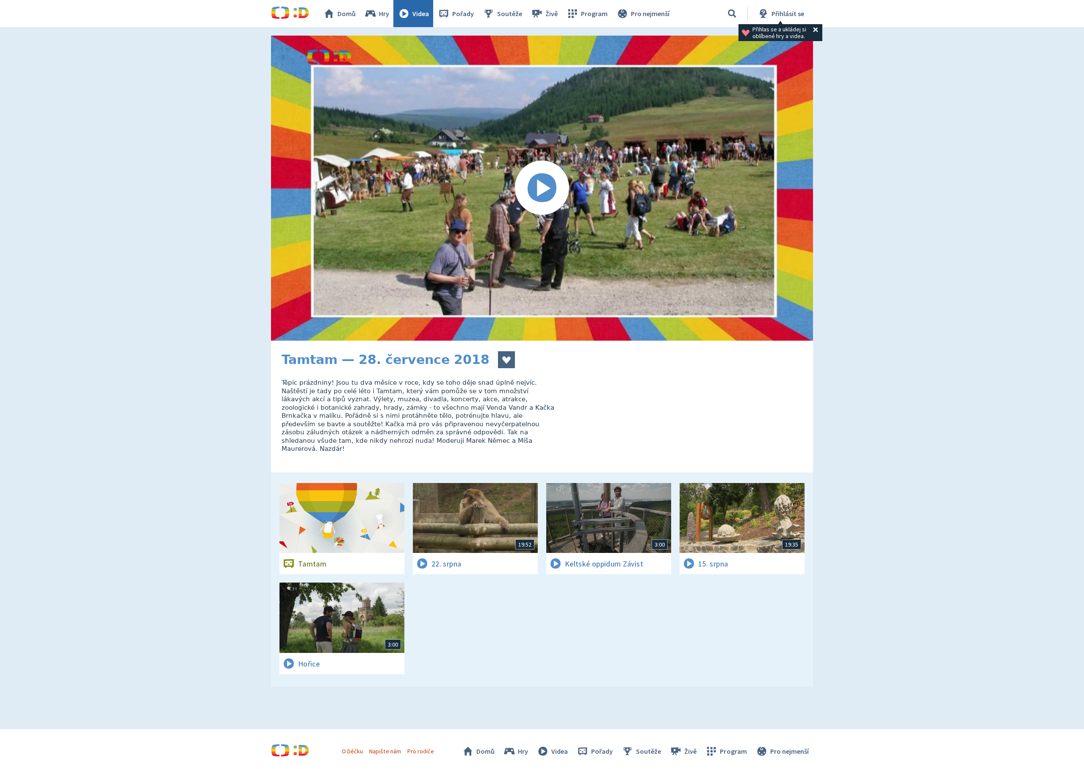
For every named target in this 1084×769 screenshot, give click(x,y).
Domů (346, 13)
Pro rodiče (420, 751)
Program (594, 13)
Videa (420, 13)
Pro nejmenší (650, 13)
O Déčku (352, 751)
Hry (384, 13)
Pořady (463, 13)
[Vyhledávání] (732, 13)
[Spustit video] (542, 188)
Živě (551, 13)
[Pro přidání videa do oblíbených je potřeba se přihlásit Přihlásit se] (506, 359)
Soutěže (509, 13)
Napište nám (385, 751)
